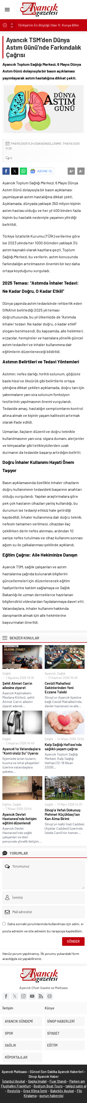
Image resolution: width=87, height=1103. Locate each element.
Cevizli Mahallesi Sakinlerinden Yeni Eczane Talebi (59, 687)
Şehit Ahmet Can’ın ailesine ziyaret (17, 685)
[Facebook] (6, 996)
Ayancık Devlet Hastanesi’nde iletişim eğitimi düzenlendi (19, 818)
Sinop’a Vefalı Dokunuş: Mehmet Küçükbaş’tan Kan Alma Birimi (63, 814)
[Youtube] (32, 996)
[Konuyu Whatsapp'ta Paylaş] (23, 171)
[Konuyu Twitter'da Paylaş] (14, 171)
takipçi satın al (75, 1086)
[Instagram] (23, 996)
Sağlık (6, 673)
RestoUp (13, 1091)
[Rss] (40, 996)
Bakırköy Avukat (62, 1091)
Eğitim (6, 804)
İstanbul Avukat (13, 1081)
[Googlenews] (49, 996)
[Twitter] (14, 996)
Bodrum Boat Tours (48, 1086)
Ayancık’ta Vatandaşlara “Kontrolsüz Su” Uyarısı (21, 751)
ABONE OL (45, 171)
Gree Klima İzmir (35, 1091)
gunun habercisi (51, 1096)
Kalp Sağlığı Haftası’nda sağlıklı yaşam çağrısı (63, 746)
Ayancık (50, 673)
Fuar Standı (58, 1081)
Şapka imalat (37, 1081)
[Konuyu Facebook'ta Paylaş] (6, 171)
